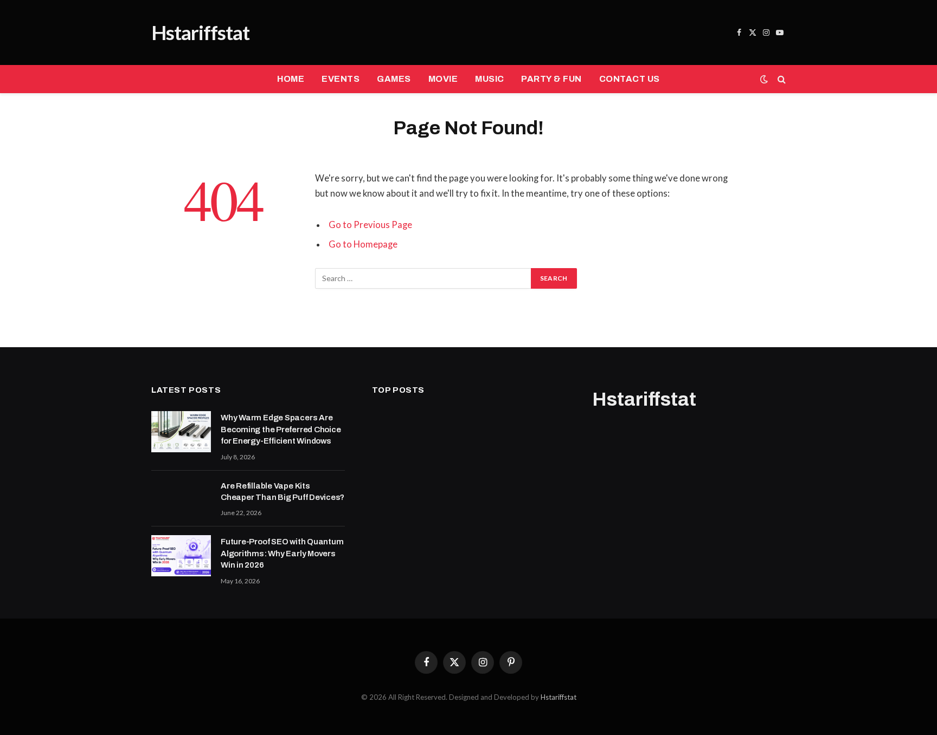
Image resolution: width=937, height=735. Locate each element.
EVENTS (341, 78)
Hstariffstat (558, 697)
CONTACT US (629, 78)
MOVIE (443, 78)
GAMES (393, 78)
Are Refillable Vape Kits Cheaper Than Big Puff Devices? (282, 492)
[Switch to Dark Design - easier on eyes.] (764, 79)
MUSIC (489, 78)
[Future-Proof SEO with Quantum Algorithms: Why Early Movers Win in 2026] (181, 555)
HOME (290, 78)
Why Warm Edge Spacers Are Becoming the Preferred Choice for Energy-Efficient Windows (281, 429)
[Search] (780, 79)
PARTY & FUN (551, 78)
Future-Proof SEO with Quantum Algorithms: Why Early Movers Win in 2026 (282, 553)
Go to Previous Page (370, 224)
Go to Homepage (363, 244)
